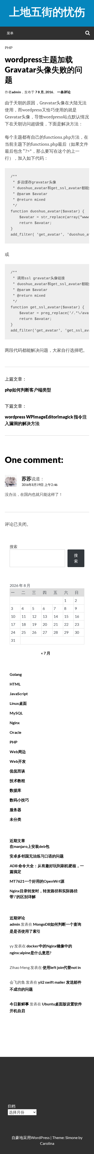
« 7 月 (45, 653)
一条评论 (64, 92)
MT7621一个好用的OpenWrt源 (37, 881)
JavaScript (19, 693)
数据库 (15, 790)
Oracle (15, 732)
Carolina (47, 1143)
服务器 (15, 809)
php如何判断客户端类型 (28, 389)
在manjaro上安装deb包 (29, 846)
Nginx (15, 722)
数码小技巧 (19, 800)
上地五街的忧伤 (47, 11)
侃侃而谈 (17, 771)
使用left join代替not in (62, 967)
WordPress (40, 1137)
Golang (16, 674)
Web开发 (18, 761)
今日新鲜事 (19, 1004)
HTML (15, 684)
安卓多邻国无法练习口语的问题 (37, 856)
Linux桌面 (18, 703)
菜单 (10, 33)
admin (16, 92)
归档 (11, 1106)
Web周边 (18, 751)
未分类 (15, 819)
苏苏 (26, 478)
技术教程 (17, 780)
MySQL (16, 713)
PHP (9, 47)
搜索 (13, 546)
